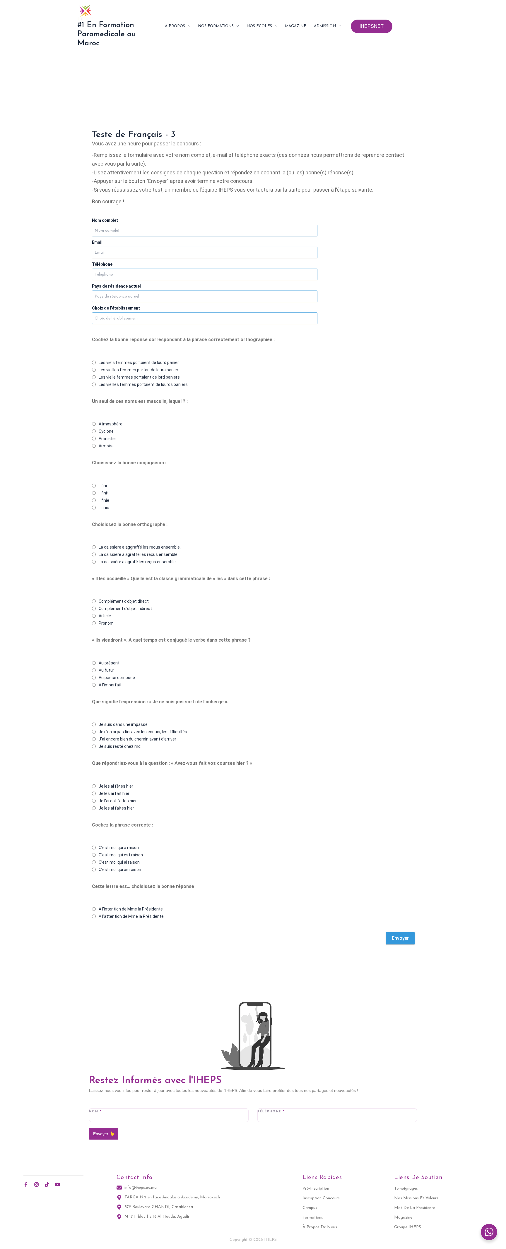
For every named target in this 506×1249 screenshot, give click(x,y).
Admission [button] (325, 26)
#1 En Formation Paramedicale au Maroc (106, 34)
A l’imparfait (110, 685)
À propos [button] (175, 26)
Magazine (295, 26)
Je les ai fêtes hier (116, 786)
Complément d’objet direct (124, 601)
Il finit (104, 493)
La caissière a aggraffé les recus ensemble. (140, 547)
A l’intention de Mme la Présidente (131, 909)
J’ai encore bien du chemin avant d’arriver (137, 739)
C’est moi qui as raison (120, 869)
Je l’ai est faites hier (118, 800)
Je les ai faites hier (116, 808)
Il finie (104, 500)
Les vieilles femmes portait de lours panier (138, 369)
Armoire (106, 446)
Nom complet (105, 220)
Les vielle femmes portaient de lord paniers (139, 377)
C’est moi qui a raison (119, 847)
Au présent (109, 663)
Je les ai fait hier (114, 793)
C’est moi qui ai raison (119, 862)
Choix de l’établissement (116, 308)
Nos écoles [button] (259, 26)
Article (105, 616)
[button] (187, 26)
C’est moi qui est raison (121, 855)
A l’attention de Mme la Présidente (131, 916)
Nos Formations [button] (216, 26)
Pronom (106, 623)
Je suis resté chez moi (120, 746)
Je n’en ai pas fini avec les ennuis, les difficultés (143, 731)
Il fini (103, 485)
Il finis (104, 507)
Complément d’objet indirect (125, 608)
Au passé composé (117, 677)
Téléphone (102, 264)
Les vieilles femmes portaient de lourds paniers (143, 384)
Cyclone (106, 431)
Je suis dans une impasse (123, 724)
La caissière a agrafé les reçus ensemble (137, 561)
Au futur (106, 670)
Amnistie (107, 438)
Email (97, 242)
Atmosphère (110, 424)
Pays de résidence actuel (116, 286)
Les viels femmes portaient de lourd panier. (139, 362)
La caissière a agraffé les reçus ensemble (138, 554)
